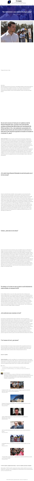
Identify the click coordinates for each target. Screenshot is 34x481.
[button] (33, 4)
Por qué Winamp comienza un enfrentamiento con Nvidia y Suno (14, 367)
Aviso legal (21, 479)
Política (3, 365)
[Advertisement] (17, 50)
